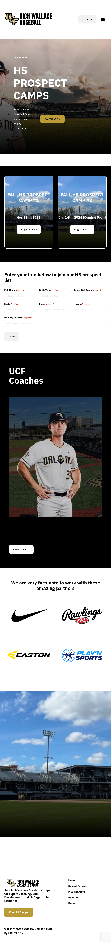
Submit (12, 336)
